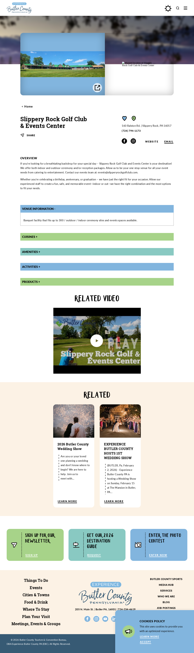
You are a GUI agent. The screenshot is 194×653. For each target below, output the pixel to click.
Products (30, 282)
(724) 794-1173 (131, 130)
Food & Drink (36, 602)
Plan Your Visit (36, 616)
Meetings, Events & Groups (36, 623)
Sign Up (31, 555)
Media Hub (166, 585)
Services (166, 590)
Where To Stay (36, 609)
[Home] (30, 8)
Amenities (30, 252)
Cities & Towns (36, 594)
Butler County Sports (166, 579)
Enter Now (158, 555)
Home (28, 106)
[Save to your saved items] (124, 118)
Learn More (149, 636)
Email (168, 141)
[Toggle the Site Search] (178, 8)
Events (36, 587)
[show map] (134, 118)
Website (151, 141)
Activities (30, 267)
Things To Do (36, 580)
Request (94, 555)
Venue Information (38, 209)
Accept (145, 642)
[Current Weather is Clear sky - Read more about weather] (168, 8)
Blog (166, 602)
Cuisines (28, 237)
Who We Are (166, 596)
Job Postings (166, 608)
